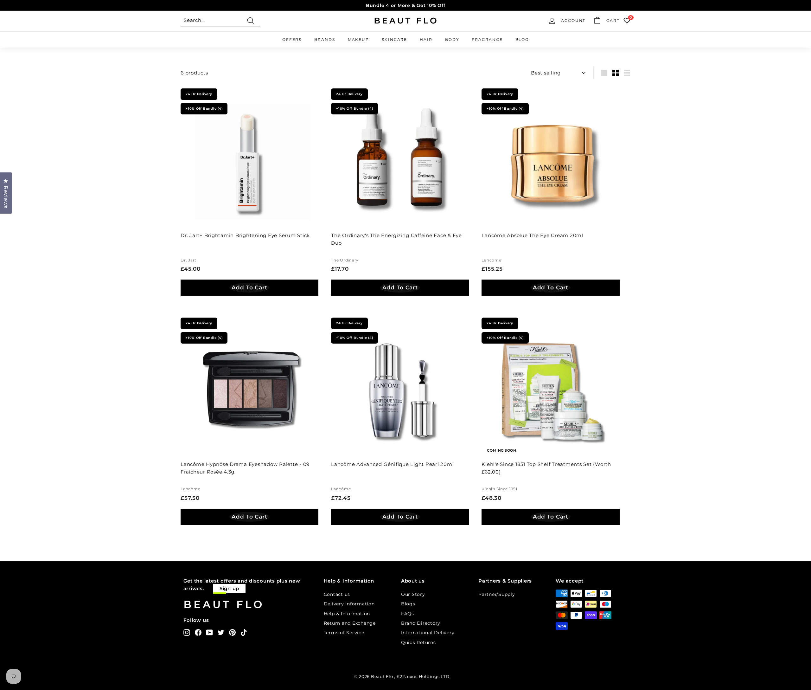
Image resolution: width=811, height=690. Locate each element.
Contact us (337, 594)
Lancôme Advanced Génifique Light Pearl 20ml (392, 464)
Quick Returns (418, 642)
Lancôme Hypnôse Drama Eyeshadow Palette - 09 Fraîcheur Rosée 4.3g (245, 468)
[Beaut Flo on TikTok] (243, 632)
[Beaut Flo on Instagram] (186, 632)
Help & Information (347, 613)
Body (452, 39)
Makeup (358, 39)
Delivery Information (349, 604)
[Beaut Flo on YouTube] (209, 632)
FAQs (407, 613)
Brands (324, 39)
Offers (292, 39)
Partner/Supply (496, 594)
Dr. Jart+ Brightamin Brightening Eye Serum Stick (245, 235)
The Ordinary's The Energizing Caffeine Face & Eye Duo (396, 239)
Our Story (413, 594)
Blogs (408, 604)
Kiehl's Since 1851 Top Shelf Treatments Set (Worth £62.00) (546, 468)
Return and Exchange (350, 623)
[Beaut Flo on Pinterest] (232, 632)
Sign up (229, 588)
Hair (426, 39)
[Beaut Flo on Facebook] (198, 632)
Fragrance (487, 39)
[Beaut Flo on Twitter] (221, 632)
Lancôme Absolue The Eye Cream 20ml (532, 235)
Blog (522, 39)
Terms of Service (344, 632)
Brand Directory (420, 623)
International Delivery (428, 632)
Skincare (394, 39)
